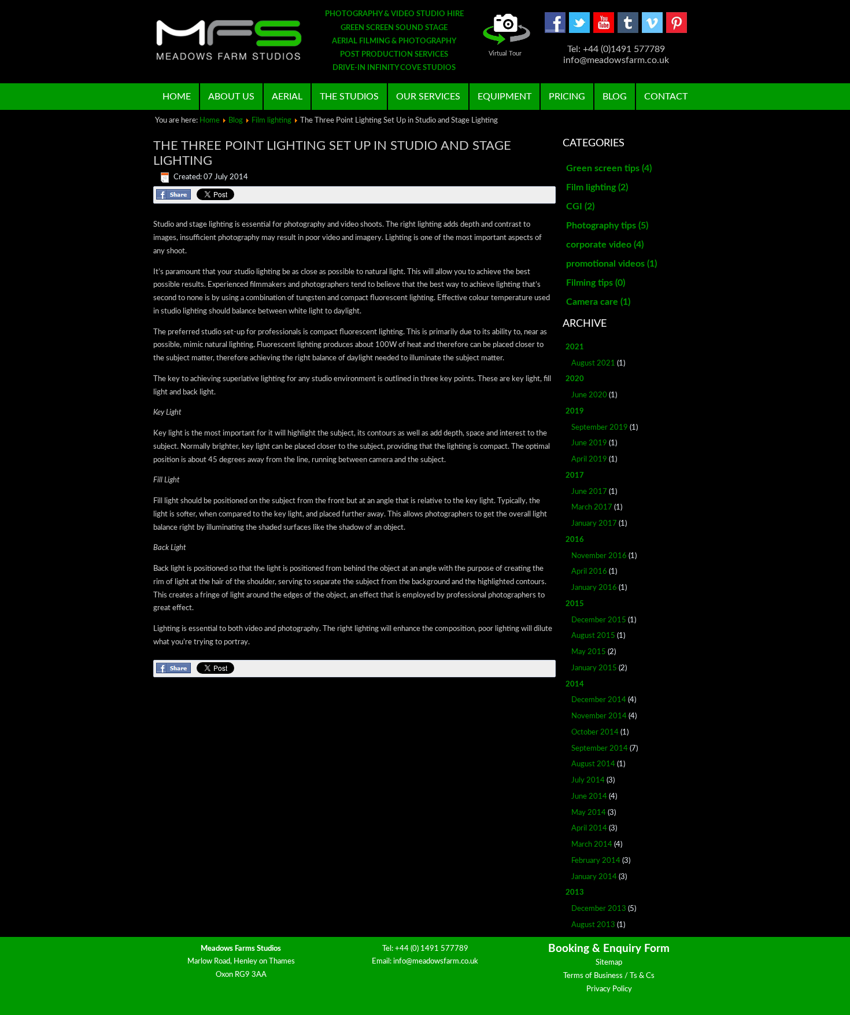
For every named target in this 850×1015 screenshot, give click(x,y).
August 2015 (593, 636)
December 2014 (598, 700)
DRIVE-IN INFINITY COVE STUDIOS (394, 68)
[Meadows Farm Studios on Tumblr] (628, 31)
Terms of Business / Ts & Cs (609, 976)
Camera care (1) (598, 302)
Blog (615, 96)
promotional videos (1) (611, 263)
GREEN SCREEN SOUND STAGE (394, 28)
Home (176, 96)
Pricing (567, 96)
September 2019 (599, 427)
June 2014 (589, 796)
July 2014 (588, 780)
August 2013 (593, 925)
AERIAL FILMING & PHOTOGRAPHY (394, 41)
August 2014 (593, 764)
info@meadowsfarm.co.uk (435, 961)
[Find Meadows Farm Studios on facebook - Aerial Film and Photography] (555, 31)
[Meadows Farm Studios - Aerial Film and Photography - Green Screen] (229, 40)
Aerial (287, 96)
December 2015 (598, 620)
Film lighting (271, 120)
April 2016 (589, 571)
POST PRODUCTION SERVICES (394, 54)
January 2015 (594, 668)
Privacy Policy (609, 989)
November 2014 (599, 716)
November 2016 (599, 556)
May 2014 (588, 813)
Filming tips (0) (595, 282)
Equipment (504, 96)
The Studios (349, 96)
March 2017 (591, 507)
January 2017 (594, 523)
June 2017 (589, 492)
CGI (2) (580, 206)
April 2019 (589, 459)
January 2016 (594, 588)
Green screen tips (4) (609, 168)
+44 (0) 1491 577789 (431, 949)
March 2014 (591, 844)
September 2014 (599, 748)
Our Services (428, 96)
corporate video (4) (605, 244)
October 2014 (595, 732)
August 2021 (593, 363)
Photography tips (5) (607, 225)
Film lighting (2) (597, 187)
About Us (231, 96)
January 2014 (594, 877)
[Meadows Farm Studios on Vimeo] (652, 31)
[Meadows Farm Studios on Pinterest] (676, 31)
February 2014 (595, 861)
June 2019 (589, 443)
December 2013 (598, 909)
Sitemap (609, 962)
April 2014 (589, 828)
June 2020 (589, 395)
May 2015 (588, 652)
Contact (666, 96)
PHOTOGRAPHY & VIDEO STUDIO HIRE (394, 14)
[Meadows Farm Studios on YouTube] (603, 31)
